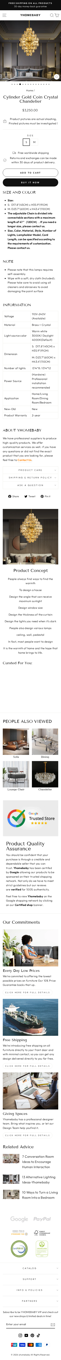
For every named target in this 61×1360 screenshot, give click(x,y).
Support (30, 1279)
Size (30, 135)
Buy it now (30, 182)
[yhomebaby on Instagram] (20, 1335)
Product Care (31, 470)
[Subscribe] (53, 1324)
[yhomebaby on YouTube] (26, 1335)
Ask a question (30, 485)
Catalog (30, 1268)
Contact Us (24, 460)
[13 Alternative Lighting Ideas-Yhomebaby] (11, 1179)
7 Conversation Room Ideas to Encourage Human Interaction (38, 1161)
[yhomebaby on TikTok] (38, 1335)
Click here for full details (27, 992)
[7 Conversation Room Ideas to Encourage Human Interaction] (11, 1158)
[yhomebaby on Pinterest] (32, 1335)
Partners (29, 1301)
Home (29, 90)
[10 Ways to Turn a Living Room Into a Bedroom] (11, 1194)
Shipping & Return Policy (30, 477)
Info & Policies (30, 1290)
